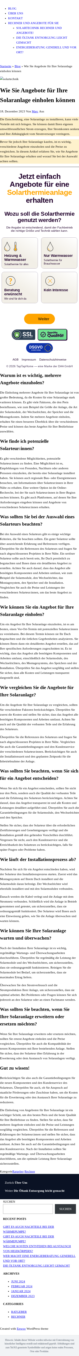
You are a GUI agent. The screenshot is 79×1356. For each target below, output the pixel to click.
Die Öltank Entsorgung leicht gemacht (36, 1265)
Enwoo (21, 1328)
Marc (35, 111)
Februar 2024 (21, 1286)
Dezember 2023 (23, 1296)
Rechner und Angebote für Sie (33, 23)
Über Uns (15, 13)
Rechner (30, 1171)
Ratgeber (18, 1171)
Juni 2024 (18, 1281)
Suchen (9, 1201)
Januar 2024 (21, 1291)
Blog (12, 8)
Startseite (5, 66)
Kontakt (15, 18)
